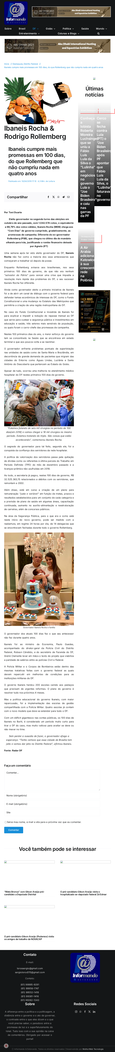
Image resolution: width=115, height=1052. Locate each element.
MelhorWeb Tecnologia (93, 1049)
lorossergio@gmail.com (30, 968)
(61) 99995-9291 (30, 984)
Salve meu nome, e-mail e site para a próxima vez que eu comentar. (44, 822)
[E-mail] (68, 197)
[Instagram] (76, 1012)
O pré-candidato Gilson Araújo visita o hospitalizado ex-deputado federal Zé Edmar (83, 893)
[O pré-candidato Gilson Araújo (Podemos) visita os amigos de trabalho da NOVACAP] (29, 907)
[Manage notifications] (6, 1046)
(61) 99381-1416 (30, 996)
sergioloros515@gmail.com (30, 972)
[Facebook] (48, 197)
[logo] (16, 2)
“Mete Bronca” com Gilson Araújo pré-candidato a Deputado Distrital (24, 893)
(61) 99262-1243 (30, 1000)
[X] (53, 197)
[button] (98, 33)
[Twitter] (89, 1012)
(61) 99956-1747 (30, 988)
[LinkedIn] (94, 1012)
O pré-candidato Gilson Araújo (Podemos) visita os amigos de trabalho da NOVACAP (29, 938)
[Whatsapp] (80, 1012)
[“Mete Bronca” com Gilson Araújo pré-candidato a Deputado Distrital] (29, 862)
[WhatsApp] (58, 197)
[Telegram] (63, 197)
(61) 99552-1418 (30, 992)
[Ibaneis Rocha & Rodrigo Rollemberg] (39, 78)
